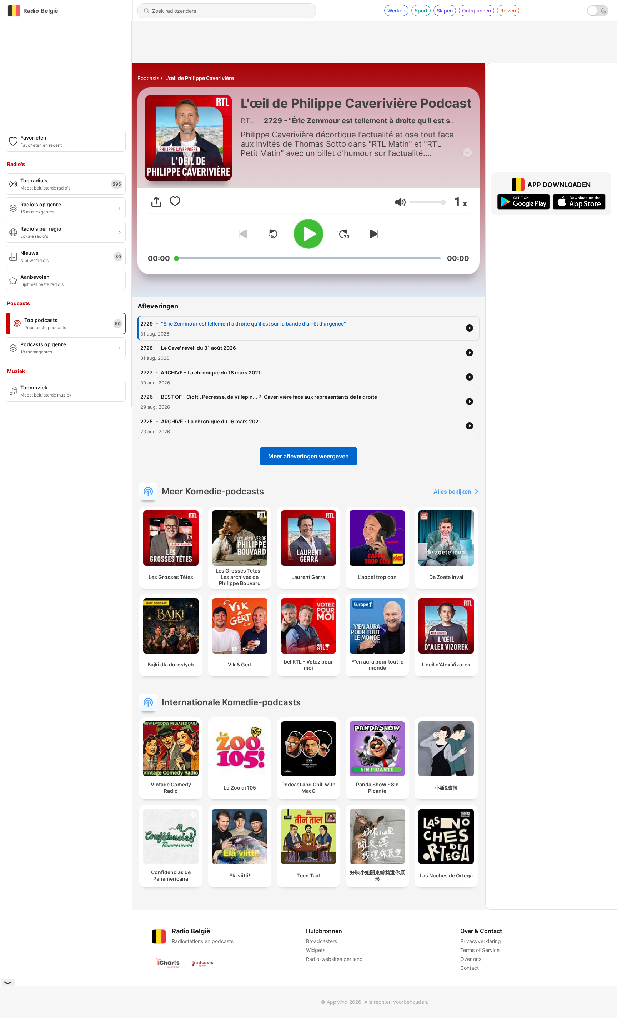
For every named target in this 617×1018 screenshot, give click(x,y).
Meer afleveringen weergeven (308, 456)
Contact (469, 968)
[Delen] (156, 202)
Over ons (470, 959)
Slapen (445, 10)
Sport (421, 10)
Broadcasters (321, 941)
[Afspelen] (308, 234)
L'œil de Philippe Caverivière (199, 78)
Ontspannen (476, 10)
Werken (396, 10)
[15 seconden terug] (273, 234)
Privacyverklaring (480, 941)
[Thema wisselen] (597, 10)
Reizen (508, 10)
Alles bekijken (452, 491)
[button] (400, 202)
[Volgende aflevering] (373, 234)
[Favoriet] (175, 202)
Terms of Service (480, 950)
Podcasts (148, 78)
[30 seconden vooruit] (344, 234)
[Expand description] (467, 153)
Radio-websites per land (334, 959)
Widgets (315, 950)
